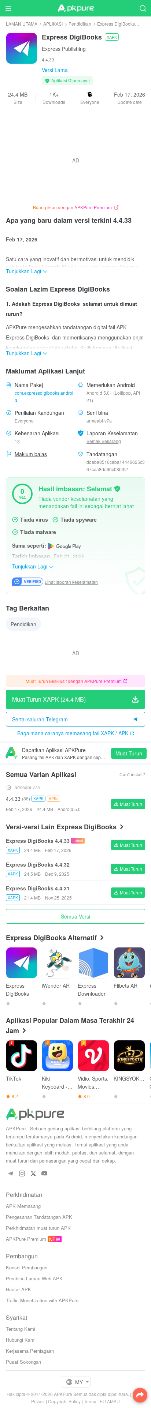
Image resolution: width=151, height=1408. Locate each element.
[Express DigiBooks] (21, 47)
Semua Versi (75, 916)
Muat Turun (128, 753)
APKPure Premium (26, 1238)
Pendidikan (80, 23)
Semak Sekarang (103, 441)
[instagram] (21, 1173)
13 (17, 441)
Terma (90, 1401)
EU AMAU (110, 1401)
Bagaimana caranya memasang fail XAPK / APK (72, 733)
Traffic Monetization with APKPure (42, 1300)
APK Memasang (23, 1205)
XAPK (112, 37)
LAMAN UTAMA (21, 23)
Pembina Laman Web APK (34, 1278)
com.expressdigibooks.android (44, 396)
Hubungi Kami (21, 1339)
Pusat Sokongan (23, 1361)
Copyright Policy (64, 1401)
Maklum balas (31, 454)
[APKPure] (75, 8)
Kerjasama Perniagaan (30, 1350)
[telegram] (10, 1173)
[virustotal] (117, 488)
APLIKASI (53, 23)
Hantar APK (18, 1289)
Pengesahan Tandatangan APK (39, 1216)
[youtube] (44, 1173)
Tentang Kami (20, 1328)
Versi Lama (55, 70)
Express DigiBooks (116, 23)
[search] (143, 8)
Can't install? (132, 774)
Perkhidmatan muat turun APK (38, 1227)
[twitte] (33, 1173)
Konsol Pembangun (26, 1267)
